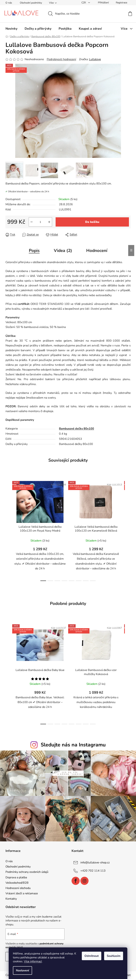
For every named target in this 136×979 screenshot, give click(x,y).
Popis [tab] (34, 250)
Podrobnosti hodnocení (61, 59)
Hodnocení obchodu (18, 888)
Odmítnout (91, 956)
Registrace (121, 2)
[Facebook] (76, 881)
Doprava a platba (16, 877)
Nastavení (22, 970)
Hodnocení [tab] (96, 250)
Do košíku (92, 222)
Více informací (33, 961)
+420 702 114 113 (93, 871)
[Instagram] (84, 881)
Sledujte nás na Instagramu (73, 744)
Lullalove (95, 59)
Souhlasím (113, 956)
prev (8, 530)
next (128, 530)
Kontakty (11, 899)
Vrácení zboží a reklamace (21, 893)
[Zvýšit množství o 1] (49, 221)
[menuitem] (11, 29)
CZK (84, 2)
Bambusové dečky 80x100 (76, 429)
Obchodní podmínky (31, 2)
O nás (8, 2)
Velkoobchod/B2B (17, 883)
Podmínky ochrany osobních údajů (26, 872)
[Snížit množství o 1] (31, 221)
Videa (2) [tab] (63, 250)
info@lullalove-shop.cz (95, 862)
